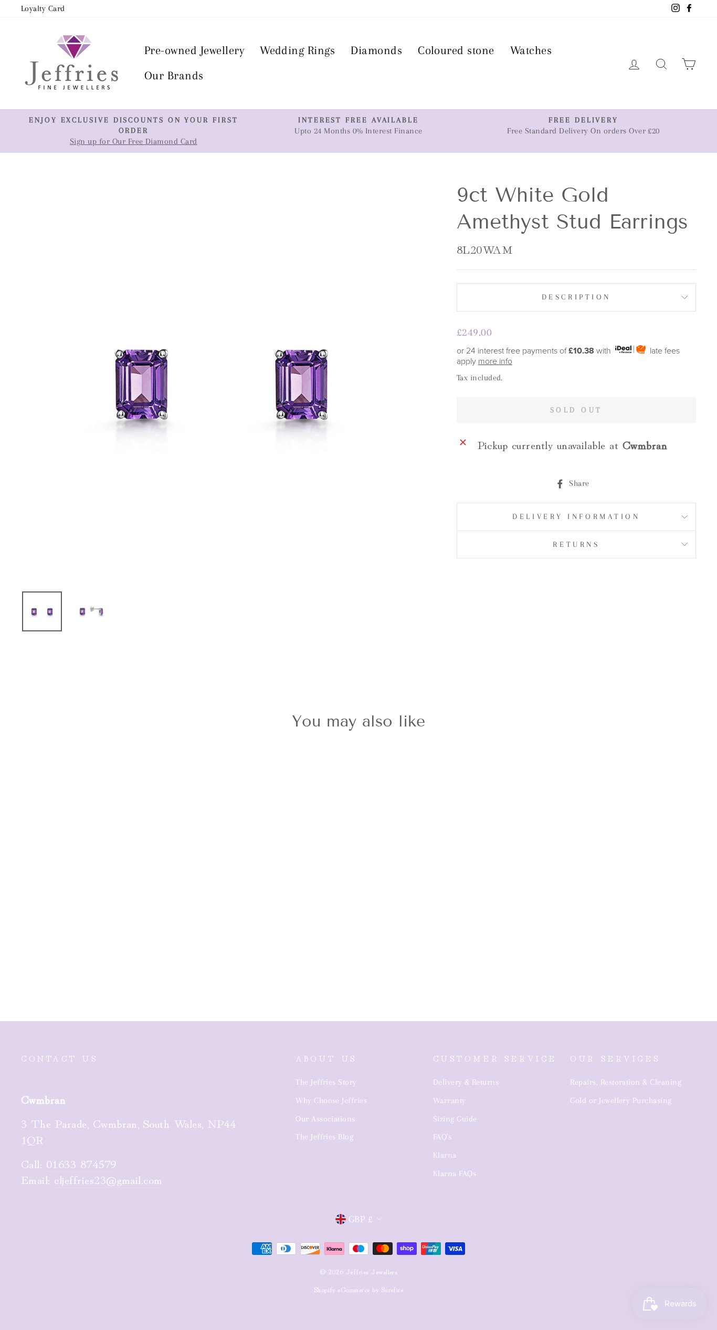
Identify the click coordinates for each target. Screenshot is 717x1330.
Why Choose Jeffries (331, 1100)
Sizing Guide (455, 1119)
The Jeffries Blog (324, 1136)
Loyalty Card (43, 8)
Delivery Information (576, 516)
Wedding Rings (297, 50)
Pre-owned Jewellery (194, 50)
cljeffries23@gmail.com (108, 1178)
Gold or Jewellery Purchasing (620, 1100)
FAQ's (442, 1136)
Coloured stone (456, 50)
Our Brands (174, 75)
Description (576, 297)
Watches (531, 50)
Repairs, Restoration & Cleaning (625, 1082)
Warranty (449, 1100)
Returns (576, 544)
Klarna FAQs (454, 1173)
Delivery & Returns (466, 1082)
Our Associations (325, 1119)
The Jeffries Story (326, 1082)
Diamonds (376, 50)
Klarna (445, 1155)
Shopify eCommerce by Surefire (359, 1289)
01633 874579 (81, 1163)
